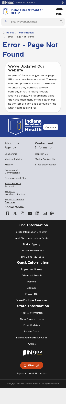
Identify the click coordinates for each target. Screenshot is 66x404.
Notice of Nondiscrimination (15, 193)
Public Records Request (13, 185)
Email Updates (32, 325)
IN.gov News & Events (32, 318)
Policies (31, 281)
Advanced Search (32, 275)
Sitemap (32, 287)
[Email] (44, 213)
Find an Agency (31, 244)
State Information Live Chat (31, 231)
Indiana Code (31, 331)
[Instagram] (22, 213)
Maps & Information (32, 312)
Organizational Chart (16, 178)
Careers (50, 127)
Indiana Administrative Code (32, 337)
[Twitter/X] (15, 213)
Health (10, 32)
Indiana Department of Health (27, 11)
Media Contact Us (45, 159)
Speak (31, 365)
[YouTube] (29, 213)
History (9, 164)
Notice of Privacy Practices (14, 201)
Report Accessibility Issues (32, 373)
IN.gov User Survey (31, 269)
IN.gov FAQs (31, 294)
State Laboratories (46, 164)
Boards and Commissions (12, 171)
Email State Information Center (31, 238)
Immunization (26, 32)
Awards (32, 343)
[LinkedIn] (37, 213)
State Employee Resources (31, 300)
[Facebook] (7, 213)
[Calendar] (52, 213)
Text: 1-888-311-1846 (31, 256)
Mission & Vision (14, 159)
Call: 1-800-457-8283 (31, 250)
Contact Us (41, 153)
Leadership (11, 153)
